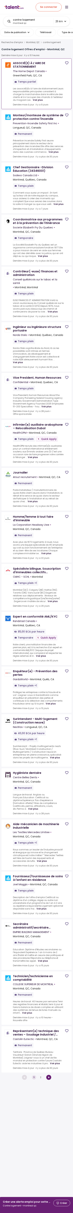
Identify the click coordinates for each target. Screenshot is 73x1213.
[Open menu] (66, 7)
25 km (59, 21)
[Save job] (67, 62)
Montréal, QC (33, 42)
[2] (48, 1077)
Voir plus (38, 99)
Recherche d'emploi (12, 42)
